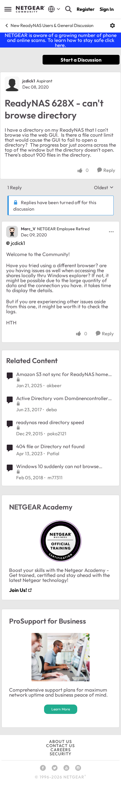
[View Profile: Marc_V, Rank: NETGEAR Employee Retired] (12, 232)
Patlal (53, 453)
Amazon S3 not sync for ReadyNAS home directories (62, 374)
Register (86, 9)
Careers (61, 749)
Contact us (60, 745)
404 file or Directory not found (50, 446)
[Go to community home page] (30, 9)
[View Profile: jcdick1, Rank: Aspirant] (12, 84)
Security (60, 753)
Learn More (60, 709)
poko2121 (56, 433)
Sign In (107, 9)
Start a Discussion (81, 60)
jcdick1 (28, 81)
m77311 (55, 477)
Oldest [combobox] (104, 187)
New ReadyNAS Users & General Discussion (52, 25)
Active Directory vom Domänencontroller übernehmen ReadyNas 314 (62, 398)
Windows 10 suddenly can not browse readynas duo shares (57, 466)
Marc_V (28, 229)
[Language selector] (54, 9)
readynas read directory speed (50, 422)
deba (51, 409)
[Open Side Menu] (7, 9)
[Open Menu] (112, 25)
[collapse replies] (60, 224)
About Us (60, 741)
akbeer (54, 385)
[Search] (68, 9)
